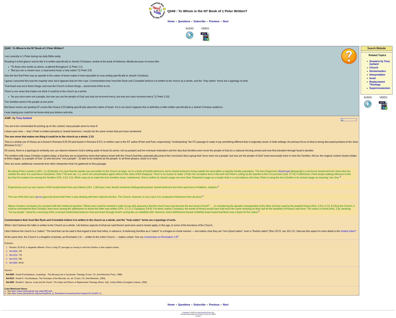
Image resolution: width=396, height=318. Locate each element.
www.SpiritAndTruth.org (205, 312)
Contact (198, 316)
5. (7, 263)
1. (7, 247)
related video (348, 231)
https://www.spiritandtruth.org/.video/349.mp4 (32, 291)
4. (7, 259)
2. (7, 251)
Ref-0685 (13, 263)
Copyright (185, 312)
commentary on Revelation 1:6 (160, 237)
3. (7, 255)
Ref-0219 (13, 255)
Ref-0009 (13, 251)
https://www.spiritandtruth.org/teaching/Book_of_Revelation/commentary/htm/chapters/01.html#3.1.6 (56, 293)
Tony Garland (24, 118)
